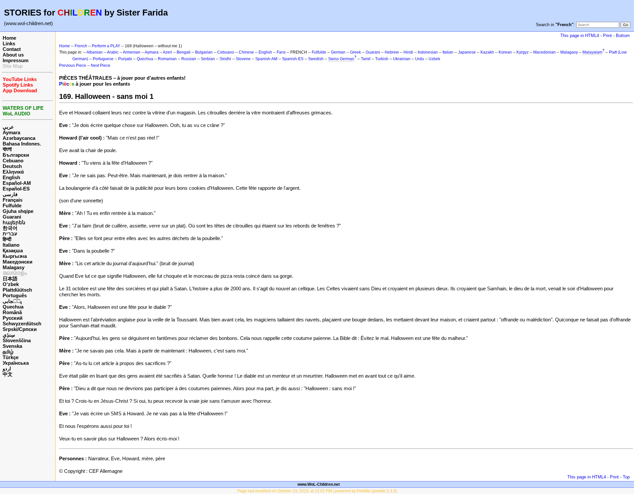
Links (9, 43)
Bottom (623, 35)
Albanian (95, 52)
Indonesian (428, 52)
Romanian (167, 59)
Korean (505, 52)
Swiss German (341, 59)
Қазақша (13, 250)
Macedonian (544, 52)
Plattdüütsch (17, 290)
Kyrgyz (522, 52)
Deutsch (12, 166)
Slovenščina (17, 340)
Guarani (12, 217)
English (11, 177)
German (338, 52)
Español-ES (16, 188)
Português (15, 295)
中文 (8, 374)
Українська (16, 363)
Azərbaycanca (19, 138)
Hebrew (392, 52)
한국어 (10, 228)
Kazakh (487, 52)
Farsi (281, 52)
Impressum (15, 60)
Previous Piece (72, 65)
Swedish (316, 59)
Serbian (208, 59)
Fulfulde (12, 205)
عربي (8, 127)
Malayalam (592, 52)
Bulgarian (204, 52)
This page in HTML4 (579, 35)
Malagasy (13, 267)
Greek (355, 52)
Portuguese (103, 59)
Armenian (131, 52)
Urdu (419, 59)
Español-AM (17, 183)
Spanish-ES (292, 59)
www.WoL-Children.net (319, 484)
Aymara (11, 132)
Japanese (467, 52)
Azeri (167, 52)
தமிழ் (8, 351)
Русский (12, 318)
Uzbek (434, 59)
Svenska (12, 346)
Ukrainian (401, 59)
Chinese (246, 52)
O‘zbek (11, 284)
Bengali (184, 52)
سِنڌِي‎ (9, 335)
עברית (10, 233)
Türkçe (10, 357)
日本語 (10, 278)
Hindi (408, 52)
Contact (12, 49)
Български (16, 155)
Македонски (17, 262)
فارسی (10, 194)
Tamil (365, 59)
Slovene (243, 59)
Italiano (11, 245)
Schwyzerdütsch (22, 323)
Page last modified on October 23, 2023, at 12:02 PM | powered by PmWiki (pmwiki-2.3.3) (317, 491)
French (81, 46)
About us (13, 55)
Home (9, 38)
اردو (7, 368)
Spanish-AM (266, 59)
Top (626, 476)
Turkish (381, 59)
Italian (447, 52)
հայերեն (14, 222)
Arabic (113, 52)
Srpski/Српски (20, 329)
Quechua (13, 306)
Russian (188, 59)
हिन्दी (7, 239)
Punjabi (125, 59)
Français (12, 200)
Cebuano (13, 160)
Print (607, 35)
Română (12, 312)
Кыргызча (15, 256)
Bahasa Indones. (22, 143)
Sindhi (225, 59)
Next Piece (100, 65)
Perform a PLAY (106, 46)
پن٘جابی (12, 301)
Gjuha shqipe (18, 211)
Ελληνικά (13, 172)
